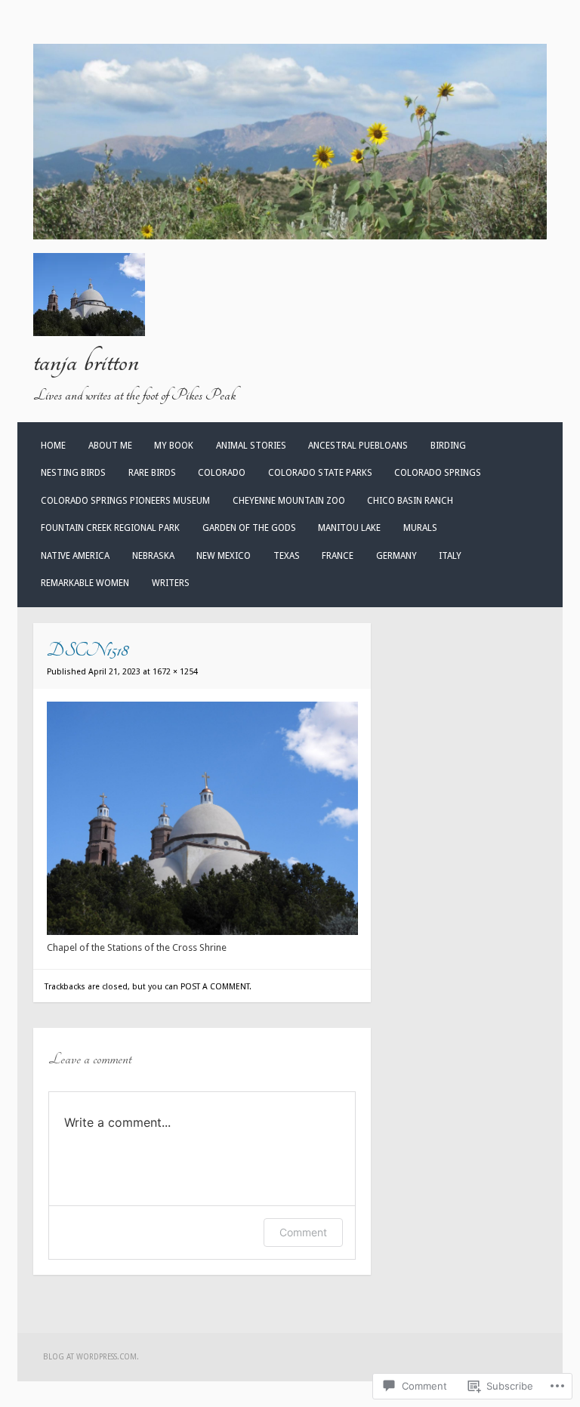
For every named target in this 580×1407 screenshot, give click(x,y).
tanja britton (86, 361)
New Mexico (223, 556)
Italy (450, 556)
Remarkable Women (85, 583)
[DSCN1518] (202, 931)
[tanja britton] (289, 236)
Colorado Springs (437, 472)
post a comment (214, 987)
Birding (448, 445)
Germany (396, 556)
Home (53, 445)
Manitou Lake (349, 528)
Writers (171, 583)
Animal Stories (251, 445)
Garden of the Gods (249, 528)
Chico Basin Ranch (410, 500)
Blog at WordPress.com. (91, 1357)
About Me (110, 445)
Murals (420, 528)
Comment (303, 1232)
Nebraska (153, 556)
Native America (75, 556)
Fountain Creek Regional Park (110, 528)
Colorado (221, 472)
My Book (173, 445)
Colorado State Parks (320, 472)
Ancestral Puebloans (358, 445)
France (337, 556)
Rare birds (152, 472)
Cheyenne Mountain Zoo (289, 500)
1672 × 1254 (175, 672)
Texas (286, 556)
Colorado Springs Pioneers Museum (125, 500)
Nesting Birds (73, 472)
